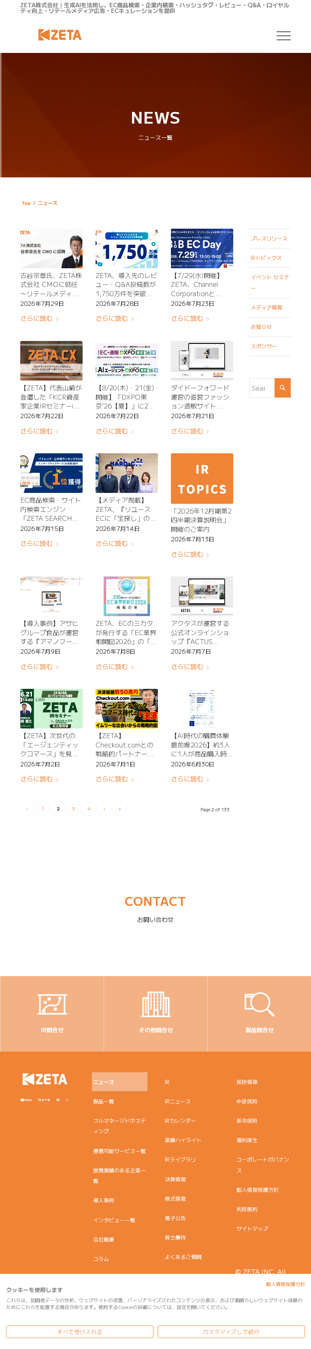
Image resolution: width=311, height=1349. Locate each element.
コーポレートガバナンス (262, 1164)
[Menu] (279, 35)
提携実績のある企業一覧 (119, 1175)
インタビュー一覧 (114, 1220)
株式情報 (175, 1198)
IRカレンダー (180, 1120)
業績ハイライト (183, 1140)
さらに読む (36, 318)
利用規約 (247, 1209)
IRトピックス (266, 257)
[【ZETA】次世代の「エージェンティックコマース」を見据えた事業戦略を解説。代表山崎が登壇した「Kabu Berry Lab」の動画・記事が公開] (51, 708)
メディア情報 (266, 307)
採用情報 (247, 1082)
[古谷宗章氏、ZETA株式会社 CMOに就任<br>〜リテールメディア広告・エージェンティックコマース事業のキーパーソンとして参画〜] (51, 248)
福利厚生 (247, 1140)
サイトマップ (252, 1228)
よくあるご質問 (183, 1257)
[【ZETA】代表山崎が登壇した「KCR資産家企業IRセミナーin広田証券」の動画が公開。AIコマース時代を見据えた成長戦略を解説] (51, 361)
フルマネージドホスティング (119, 1126)
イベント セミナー (270, 282)
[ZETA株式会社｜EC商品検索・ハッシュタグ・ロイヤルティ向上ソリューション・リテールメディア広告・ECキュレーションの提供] (60, 35)
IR (167, 1082)
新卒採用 (247, 1120)
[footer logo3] (45, 1079)
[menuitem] (279, 35)
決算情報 (175, 1179)
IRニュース (178, 1101)
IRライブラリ (180, 1159)
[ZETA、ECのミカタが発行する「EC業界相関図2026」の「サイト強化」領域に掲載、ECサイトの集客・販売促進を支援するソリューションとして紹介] (127, 596)
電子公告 (175, 1218)
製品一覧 (103, 1101)
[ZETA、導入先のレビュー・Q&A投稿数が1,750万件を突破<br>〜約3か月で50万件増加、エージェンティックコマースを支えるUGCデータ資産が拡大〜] (127, 248)
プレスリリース (269, 238)
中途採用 (247, 1101)
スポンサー (264, 346)
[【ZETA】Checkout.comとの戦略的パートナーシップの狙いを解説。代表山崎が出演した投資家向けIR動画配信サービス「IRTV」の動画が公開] (127, 708)
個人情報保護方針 (257, 1189)
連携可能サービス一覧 (119, 1151)
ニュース (103, 1082)
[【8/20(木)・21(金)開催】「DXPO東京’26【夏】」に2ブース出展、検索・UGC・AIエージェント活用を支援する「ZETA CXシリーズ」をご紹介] (127, 361)
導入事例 (103, 1200)
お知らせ (261, 326)
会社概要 (103, 1239)
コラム (101, 1259)
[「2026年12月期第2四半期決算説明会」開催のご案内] (202, 478)
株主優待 (175, 1237)
